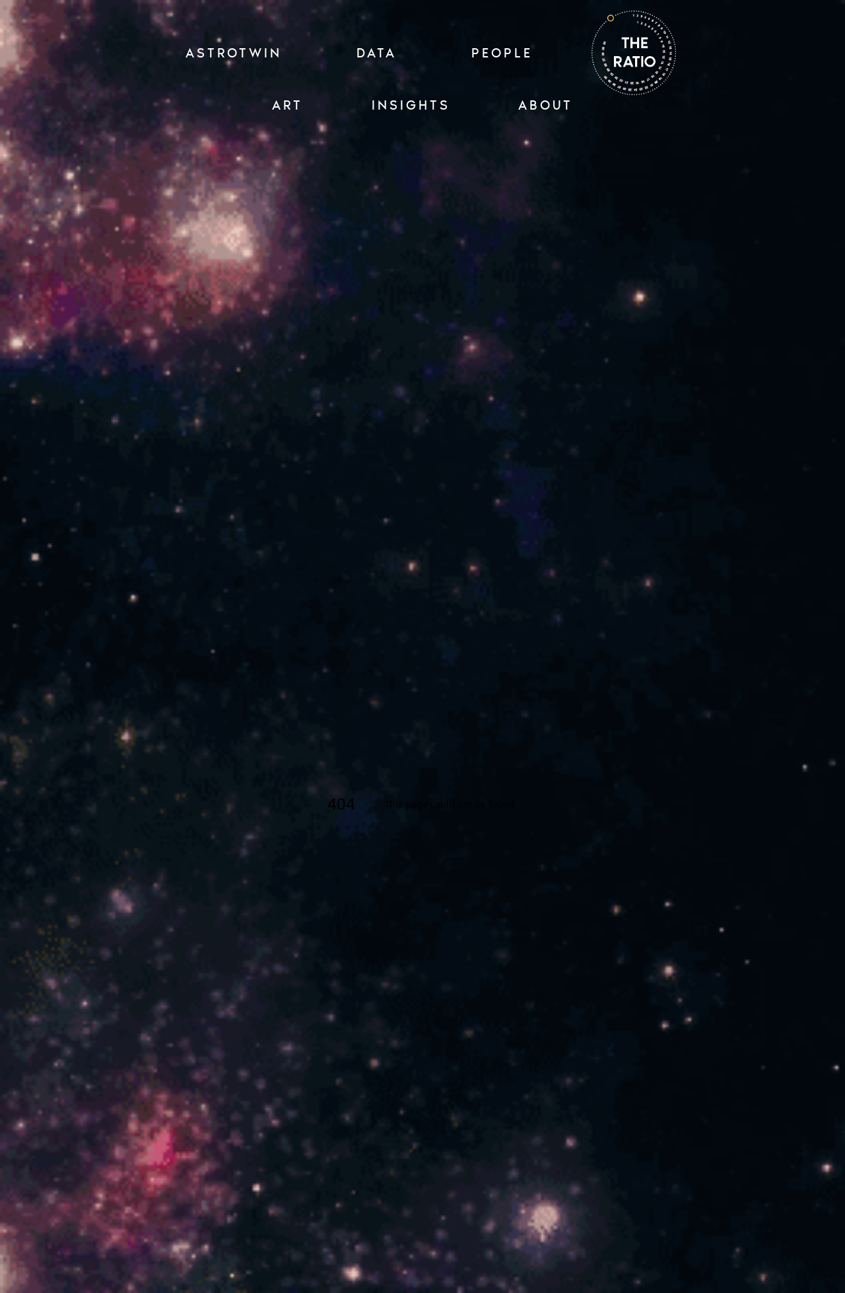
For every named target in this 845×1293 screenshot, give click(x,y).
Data (376, 53)
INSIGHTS (411, 105)
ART (287, 105)
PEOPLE (502, 53)
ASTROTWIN (234, 53)
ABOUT (545, 105)
